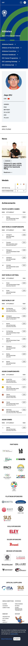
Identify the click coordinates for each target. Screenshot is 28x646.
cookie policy (14, 634)
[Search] (21, 2)
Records (17, 605)
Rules (3, 620)
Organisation (6, 616)
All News (4, 604)
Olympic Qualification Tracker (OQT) (18, 609)
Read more (7, 172)
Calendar (5, 605)
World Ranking (19, 604)
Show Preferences (6, 639)
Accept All (17, 639)
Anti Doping (5, 618)
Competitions (6, 607)
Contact (4, 622)
